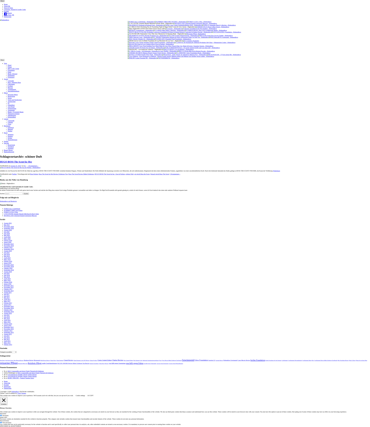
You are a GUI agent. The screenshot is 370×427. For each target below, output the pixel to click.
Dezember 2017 (9, 285)
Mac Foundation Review (343, 360)
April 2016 (7, 320)
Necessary (5, 415)
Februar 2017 (8, 303)
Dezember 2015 (9, 327)
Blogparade (37, 360)
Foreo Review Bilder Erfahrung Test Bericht (172, 360)
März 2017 (7, 301)
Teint (5, 63)
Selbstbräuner (12, 115)
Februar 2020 (8, 240)
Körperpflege (12, 117)
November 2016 (9, 308)
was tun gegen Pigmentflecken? (176, 363)
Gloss (9, 124)
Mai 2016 (7, 318)
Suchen (2, 193)
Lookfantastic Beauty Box (308, 360)
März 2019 (7, 259)
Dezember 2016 (9, 306)
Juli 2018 (6, 273)
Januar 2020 (7, 242)
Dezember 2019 (9, 244)
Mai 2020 (7, 235)
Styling (10, 138)
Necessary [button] (3, 413)
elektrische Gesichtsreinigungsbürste (151, 360)
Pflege (6, 93)
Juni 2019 (7, 254)
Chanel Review (68, 360)
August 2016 (8, 313)
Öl (8, 103)
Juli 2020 (6, 232)
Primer (10, 67)
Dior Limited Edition (128, 360)
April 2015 (7, 341)
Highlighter (11, 75)
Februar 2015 (8, 344)
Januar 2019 (7, 263)
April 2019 (7, 258)
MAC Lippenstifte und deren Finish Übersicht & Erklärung (26, 371)
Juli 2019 (6, 252)
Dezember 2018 (9, 265)
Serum (10, 98)
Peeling (10, 131)
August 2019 (8, 251)
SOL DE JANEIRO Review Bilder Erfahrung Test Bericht (73, 363)
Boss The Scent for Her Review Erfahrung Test (53, 174)
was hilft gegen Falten (134, 363)
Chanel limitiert (59, 360)
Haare (6, 133)
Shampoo (10, 134)
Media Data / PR (9, 15)
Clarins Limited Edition (104, 360)
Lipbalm (10, 122)
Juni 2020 (7, 233)
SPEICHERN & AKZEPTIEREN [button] (10, 426)
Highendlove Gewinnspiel (230, 360)
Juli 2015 (6, 336)
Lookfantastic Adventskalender (295, 360)
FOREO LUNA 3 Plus (11, 212)
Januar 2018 (7, 284)
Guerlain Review (219, 360)
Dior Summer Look (137, 360)
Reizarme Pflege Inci (22, 363)
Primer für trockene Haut (361, 360)
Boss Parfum (34, 174)
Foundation (11, 70)
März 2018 (7, 280)
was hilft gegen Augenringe (117, 363)
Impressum (7, 386)
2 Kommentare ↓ (33, 166)
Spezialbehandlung (13, 91)
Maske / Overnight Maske (16, 112)
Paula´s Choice (352, 360)
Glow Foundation (201, 360)
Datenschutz (7, 17)
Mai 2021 (7, 225)
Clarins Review (117, 360)
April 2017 (7, 299)
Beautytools (11, 96)
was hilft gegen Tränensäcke (150, 363)
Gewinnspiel (188, 360)
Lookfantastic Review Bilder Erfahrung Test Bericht (325, 360)
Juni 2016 (7, 317)
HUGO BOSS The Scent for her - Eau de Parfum (110, 174)
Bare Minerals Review (19, 360)
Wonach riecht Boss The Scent (159, 174)
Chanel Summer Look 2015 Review (82, 360)
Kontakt (6, 11)
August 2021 (8, 223)
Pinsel (9, 65)
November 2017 (9, 287)
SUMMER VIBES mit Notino (13, 210)
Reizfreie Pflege (35, 363)
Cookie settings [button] (80, 395)
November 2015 (9, 329)
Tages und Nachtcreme (15, 100)
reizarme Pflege (9, 362)
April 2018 (7, 278)
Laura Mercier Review (244, 360)
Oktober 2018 (8, 268)
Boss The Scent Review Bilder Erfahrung (81, 174)
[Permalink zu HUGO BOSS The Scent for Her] (20, 167)
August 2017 (8, 292)
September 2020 (9, 228)
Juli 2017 (6, 294)
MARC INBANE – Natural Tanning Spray (21, 378)
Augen (6, 79)
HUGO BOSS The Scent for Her (16, 162)
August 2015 (8, 334)
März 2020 (7, 239)
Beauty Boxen (8, 150)
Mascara (10, 88)
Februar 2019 (8, 261)
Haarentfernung (12, 140)
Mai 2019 (7, 256)
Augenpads (11, 110)
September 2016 (9, 311)
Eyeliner (10, 86)
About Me (7, 6)
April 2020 (7, 237)
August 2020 (8, 230)
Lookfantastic (285, 360)
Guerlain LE (211, 360)
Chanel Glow (53, 360)
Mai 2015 (7, 339)
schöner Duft (129, 174)
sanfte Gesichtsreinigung (49, 363)
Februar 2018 (8, 282)
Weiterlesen (276, 171)
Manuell (10, 129)
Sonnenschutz (12, 108)
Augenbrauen (12, 89)
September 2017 (9, 291)
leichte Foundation (257, 360)
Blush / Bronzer (12, 74)
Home (6, 4)
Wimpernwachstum (13, 114)
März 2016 (7, 322)
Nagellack (11, 147)
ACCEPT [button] (90, 395)
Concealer (11, 81)
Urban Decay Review (103, 363)
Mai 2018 (7, 277)
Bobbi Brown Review (45, 360)
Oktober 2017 (8, 289)
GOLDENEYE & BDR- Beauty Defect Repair (22, 374)
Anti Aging (2, 360)
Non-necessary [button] (4, 421)
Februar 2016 (8, 324)
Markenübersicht (9, 152)
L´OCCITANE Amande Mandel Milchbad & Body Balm (21, 214)
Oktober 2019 (8, 247)
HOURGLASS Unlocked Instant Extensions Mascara (20, 215)
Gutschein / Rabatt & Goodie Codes (15, 9)
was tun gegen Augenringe (163, 363)
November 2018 (9, 266)
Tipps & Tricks (8, 8)
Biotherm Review (28, 360)
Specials (6, 143)
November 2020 (9, 226)
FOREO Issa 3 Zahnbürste (12, 209)
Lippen (6, 119)
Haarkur (10, 136)
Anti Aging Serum (9, 360)
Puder (9, 72)
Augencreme (12, 101)
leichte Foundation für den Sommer (273, 360)
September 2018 (9, 270)
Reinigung (7, 126)
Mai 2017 (7, 298)
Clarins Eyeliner (93, 360)
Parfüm (6, 141)
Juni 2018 (7, 275)
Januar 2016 (7, 325)
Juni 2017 (7, 296)
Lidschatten (11, 84)
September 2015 (9, 332)
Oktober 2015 (8, 331)
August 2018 (8, 272)
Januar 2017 (7, 305)
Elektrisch (11, 127)
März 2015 (7, 343)
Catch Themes (21, 393)
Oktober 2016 (8, 310)
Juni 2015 (7, 337)
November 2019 (9, 246)
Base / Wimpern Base (14, 82)
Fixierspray (11, 77)
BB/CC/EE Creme (13, 68)
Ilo (25, 166)
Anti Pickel (11, 107)
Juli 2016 (6, 315)
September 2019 (9, 249)
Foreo (160, 360)
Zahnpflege (11, 105)
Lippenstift (11, 120)
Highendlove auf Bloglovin (8, 201)
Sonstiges (10, 148)
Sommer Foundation (94, 363)
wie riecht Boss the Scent (142, 174)
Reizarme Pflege (13, 94)
